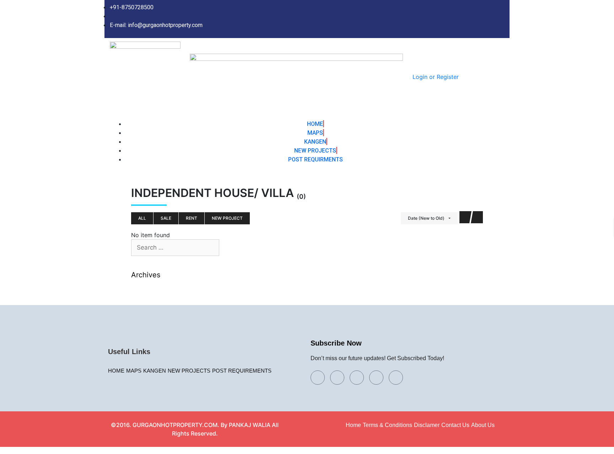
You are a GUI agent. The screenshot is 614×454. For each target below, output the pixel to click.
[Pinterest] (496, 19)
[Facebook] (438, 19)
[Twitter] (452, 19)
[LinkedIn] (467, 19)
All (142, 218)
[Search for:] (175, 247)
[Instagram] (481, 19)
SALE (166, 218)
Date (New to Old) (426, 218)
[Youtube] (376, 377)
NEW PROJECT (227, 218)
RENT (191, 218)
